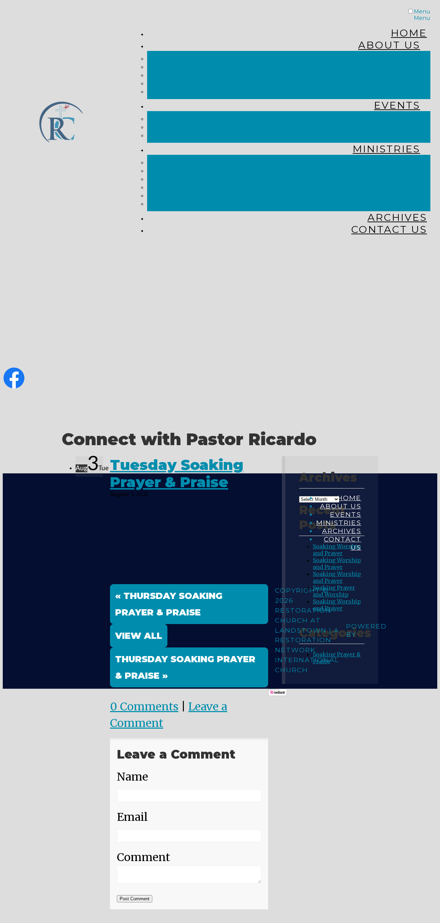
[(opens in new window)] (14, 385)
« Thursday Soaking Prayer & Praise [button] (168, 604)
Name (132, 777)
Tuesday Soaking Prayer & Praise (176, 473)
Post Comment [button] (135, 898)
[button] (138, 635)
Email (132, 817)
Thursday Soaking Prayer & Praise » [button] (185, 667)
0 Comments (144, 706)
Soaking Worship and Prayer (337, 563)
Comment (143, 857)
